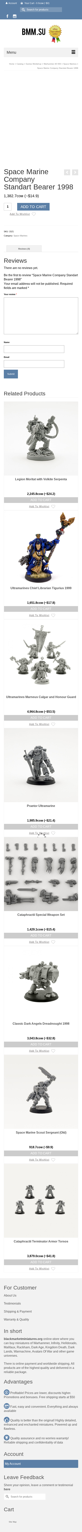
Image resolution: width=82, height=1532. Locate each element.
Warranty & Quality (16, 1319)
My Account (13, 1463)
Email (6, 357)
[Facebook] (7, 16)
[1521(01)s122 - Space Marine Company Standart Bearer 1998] (41, 111)
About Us (10, 1295)
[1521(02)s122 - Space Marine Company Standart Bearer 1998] (32, 158)
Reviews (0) (24, 249)
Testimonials (12, 1303)
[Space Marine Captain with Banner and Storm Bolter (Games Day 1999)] (67, 172)
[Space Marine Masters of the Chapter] (75, 172)
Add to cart (33, 207)
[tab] (24, 248)
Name (7, 342)
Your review (10, 294)
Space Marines (20, 236)
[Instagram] (14, 16)
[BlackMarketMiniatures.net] (41, 33)
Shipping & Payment (18, 1311)
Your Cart (36, 3)
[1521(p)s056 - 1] (50, 158)
